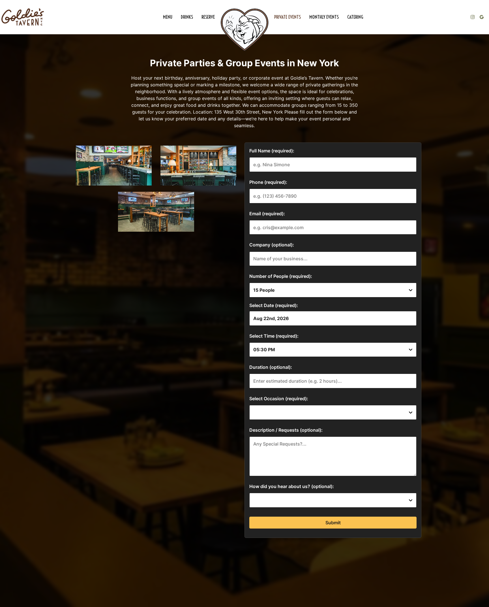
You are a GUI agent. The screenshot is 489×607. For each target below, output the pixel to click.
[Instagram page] (472, 17)
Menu (167, 17)
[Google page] (481, 17)
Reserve (208, 17)
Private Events (287, 17)
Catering (355, 17)
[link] (244, 29)
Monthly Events (324, 17)
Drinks (187, 17)
